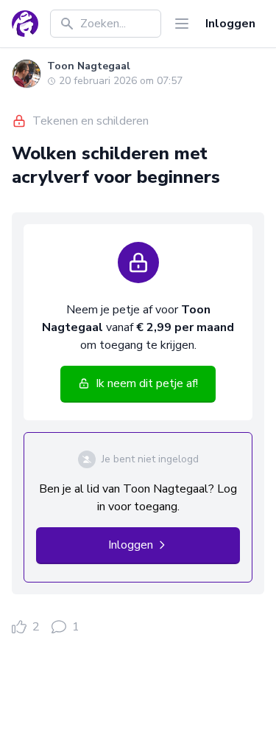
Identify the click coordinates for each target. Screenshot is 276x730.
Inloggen (230, 23)
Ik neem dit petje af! (147, 383)
